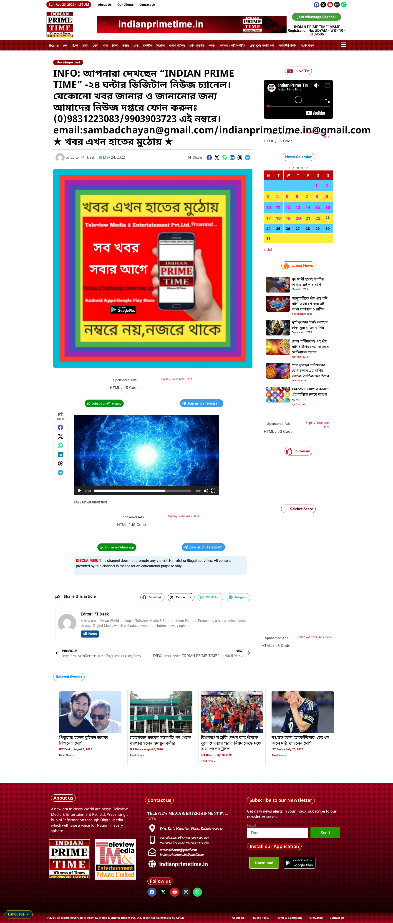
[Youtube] (330, 5)
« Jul (268, 249)
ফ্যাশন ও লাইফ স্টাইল (232, 45)
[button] (209, 157)
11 (278, 207)
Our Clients (125, 5)
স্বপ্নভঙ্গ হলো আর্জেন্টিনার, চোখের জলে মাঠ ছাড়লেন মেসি (300, 740)
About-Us (105, 5)
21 (308, 218)
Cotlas (180, 918)
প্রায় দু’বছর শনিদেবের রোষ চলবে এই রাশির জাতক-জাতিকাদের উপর (310, 371)
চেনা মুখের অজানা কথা (262, 45)
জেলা (95, 45)
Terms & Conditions (289, 918)
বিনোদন (160, 45)
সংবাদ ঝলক (307, 45)
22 (317, 218)
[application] (146, 455)
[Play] (79, 490)
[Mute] (206, 490)
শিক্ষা (115, 45)
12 (288, 207)
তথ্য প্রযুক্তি (196, 45)
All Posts (90, 634)
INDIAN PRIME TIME (94, 502)
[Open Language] (27, 914)
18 (278, 218)
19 (288, 218)
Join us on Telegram (204, 403)
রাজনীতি (147, 45)
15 (317, 207)
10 (268, 207)
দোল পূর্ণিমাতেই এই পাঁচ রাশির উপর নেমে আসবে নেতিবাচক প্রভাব (310, 347)
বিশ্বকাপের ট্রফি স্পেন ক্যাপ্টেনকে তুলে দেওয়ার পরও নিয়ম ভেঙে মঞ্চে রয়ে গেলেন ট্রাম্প (231, 743)
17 (268, 218)
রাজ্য (85, 45)
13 (298, 207)
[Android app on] (288, 862)
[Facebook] (316, 5)
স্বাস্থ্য (125, 45)
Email (251, 826)
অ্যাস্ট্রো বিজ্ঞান (287, 45)
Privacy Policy (260, 918)
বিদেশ (75, 45)
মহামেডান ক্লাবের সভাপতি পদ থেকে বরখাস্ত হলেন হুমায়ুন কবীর (160, 740)
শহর (105, 45)
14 (308, 207)
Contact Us (147, 5)
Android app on (302, 860)
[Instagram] (337, 5)
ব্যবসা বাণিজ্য (177, 45)
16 (327, 207)
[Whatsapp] (344, 5)
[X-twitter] (323, 5)
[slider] (142, 491)
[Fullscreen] (213, 490)
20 (298, 218)
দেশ (65, 45)
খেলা (136, 45)
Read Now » (66, 755)
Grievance (316, 918)
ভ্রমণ (212, 45)
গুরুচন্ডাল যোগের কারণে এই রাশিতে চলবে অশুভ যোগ (310, 395)
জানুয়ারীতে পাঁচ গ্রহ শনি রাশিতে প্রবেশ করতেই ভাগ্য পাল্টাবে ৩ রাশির (310, 304)
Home (54, 45)
